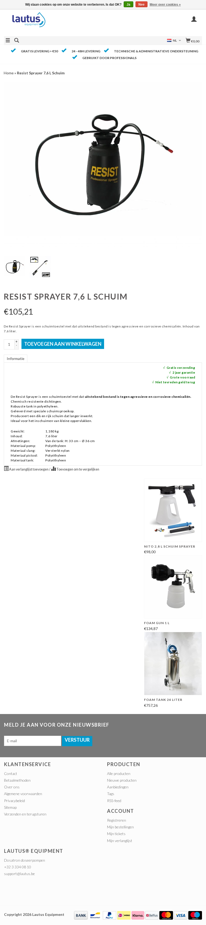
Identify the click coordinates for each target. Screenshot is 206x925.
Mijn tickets (116, 833)
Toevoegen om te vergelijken (77, 469)
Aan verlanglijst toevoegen (29, 469)
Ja (128, 4)
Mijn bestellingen (120, 827)
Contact (10, 773)
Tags (110, 793)
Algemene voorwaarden (23, 793)
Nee (141, 4)
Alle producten (118, 773)
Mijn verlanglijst (119, 840)
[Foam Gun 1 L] (173, 586)
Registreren (116, 820)
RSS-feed (114, 800)
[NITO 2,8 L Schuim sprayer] (173, 510)
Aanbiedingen (117, 787)
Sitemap (10, 807)
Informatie (15, 358)
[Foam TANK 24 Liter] (173, 663)
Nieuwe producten (122, 780)
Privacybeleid (14, 800)
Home (9, 73)
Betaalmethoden (17, 780)
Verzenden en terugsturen (25, 814)
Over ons (12, 787)
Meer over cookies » (165, 4)
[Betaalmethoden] (81, 914)
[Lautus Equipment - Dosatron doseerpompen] (53, 22)
